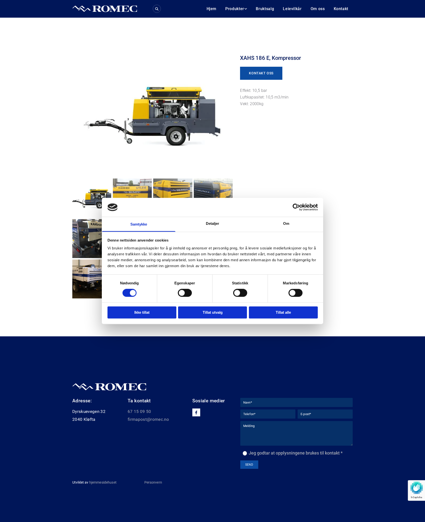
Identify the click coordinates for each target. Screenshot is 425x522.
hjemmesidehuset (103, 482)
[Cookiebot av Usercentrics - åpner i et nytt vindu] (296, 207)
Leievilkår (292, 8)
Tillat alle (283, 312)
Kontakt (341, 8)
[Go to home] (104, 8)
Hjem (212, 8)
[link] (236, 8)
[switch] (185, 293)
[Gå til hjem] (200, 387)
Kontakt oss (261, 73)
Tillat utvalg (213, 312)
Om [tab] (286, 223)
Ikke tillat (142, 312)
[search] (157, 9)
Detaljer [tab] (212, 223)
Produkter (234, 8)
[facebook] (196, 412)
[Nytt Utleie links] (245, 8)
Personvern (153, 482)
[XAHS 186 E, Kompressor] (152, 114)
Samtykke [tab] (138, 224)
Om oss (318, 8)
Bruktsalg (265, 8)
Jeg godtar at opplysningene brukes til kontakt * (296, 453)
